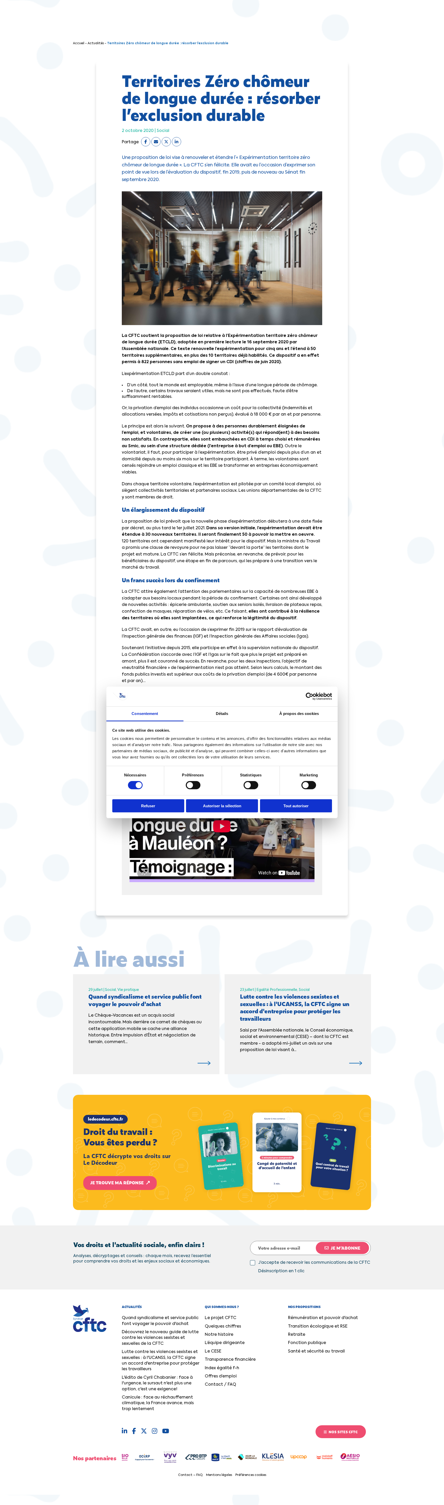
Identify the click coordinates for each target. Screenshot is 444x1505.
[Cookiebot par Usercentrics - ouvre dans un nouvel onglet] (309, 696)
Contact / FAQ (220, 1385)
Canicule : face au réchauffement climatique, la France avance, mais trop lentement (158, 1403)
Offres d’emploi (221, 1376)
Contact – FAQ (190, 1475)
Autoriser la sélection (222, 805)
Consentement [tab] (145, 713)
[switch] (193, 785)
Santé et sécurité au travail (316, 1351)
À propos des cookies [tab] (299, 713)
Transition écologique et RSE (317, 1326)
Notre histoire (219, 1335)
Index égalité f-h (222, 1368)
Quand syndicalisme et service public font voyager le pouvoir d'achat (160, 1321)
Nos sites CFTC (343, 1431)
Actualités (96, 43)
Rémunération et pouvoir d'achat (323, 1318)
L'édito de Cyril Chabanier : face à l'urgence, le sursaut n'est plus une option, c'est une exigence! (157, 1383)
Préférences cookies (250, 1475)
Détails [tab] (222, 713)
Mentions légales (219, 1475)
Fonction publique (307, 1343)
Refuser (148, 805)
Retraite (296, 1335)
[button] (222, 1152)
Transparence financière (230, 1360)
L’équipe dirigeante (225, 1343)
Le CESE (213, 1351)
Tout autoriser (296, 805)
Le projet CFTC (220, 1318)
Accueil (78, 43)
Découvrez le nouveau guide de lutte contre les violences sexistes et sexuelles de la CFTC (160, 1338)
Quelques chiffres (223, 1326)
